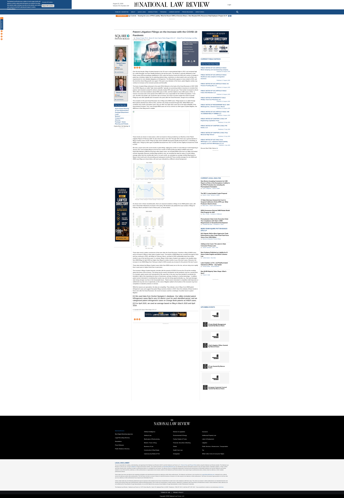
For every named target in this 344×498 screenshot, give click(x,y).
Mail (189, 61)
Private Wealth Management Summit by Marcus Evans (217, 325)
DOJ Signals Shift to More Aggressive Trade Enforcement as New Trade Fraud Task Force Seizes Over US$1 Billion (215, 235)
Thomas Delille (206, 266)
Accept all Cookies (47, 2)
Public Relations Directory (122, 448)
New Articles (1, 25)
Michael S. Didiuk (215, 195)
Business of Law (148, 446)
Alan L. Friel (215, 247)
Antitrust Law (147, 435)
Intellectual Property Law (209, 435)
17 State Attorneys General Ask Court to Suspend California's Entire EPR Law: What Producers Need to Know (214, 202)
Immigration (176, 453)
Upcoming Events (208, 307)
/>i (194, 61)
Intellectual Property (188, 49)
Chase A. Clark (206, 275)
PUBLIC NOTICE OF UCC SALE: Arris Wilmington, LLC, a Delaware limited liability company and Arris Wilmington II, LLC (214, 141)
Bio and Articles (119, 72)
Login (229, 4)
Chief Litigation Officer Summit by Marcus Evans (218, 346)
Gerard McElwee (215, 266)
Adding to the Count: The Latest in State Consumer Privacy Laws (213, 245)
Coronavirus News (187, 47)
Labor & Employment (208, 439)
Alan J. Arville (206, 214)
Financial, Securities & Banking (182, 442)
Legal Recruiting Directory (122, 437)
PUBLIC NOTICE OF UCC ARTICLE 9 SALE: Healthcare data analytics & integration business (214, 76)
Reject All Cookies (47, 5)
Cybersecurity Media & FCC (152, 453)
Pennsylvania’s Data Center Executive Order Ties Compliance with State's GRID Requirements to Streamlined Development (214, 220)
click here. (221, 487)
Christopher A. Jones (218, 224)
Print (186, 61)
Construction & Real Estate (151, 450)
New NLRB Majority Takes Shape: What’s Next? (213, 272)
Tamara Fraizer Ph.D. (121, 64)
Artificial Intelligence (149, 431)
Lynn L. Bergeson (207, 188)
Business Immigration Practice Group (212, 239)
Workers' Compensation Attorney (119, 118)
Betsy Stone (205, 205)
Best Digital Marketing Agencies (124, 434)
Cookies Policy (11, 9)
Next (231, 16)
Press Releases (119, 445)
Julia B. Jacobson (207, 247)
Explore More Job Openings (121, 126)
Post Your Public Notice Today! (210, 64)
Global (175, 446)
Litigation (204, 442)
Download (191, 61)
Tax (203, 450)
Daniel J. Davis (206, 195)
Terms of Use (184, 465)
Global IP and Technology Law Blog (187, 38)
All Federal (185, 54)
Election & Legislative (179, 431)
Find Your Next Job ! (120, 105)
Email (118, 67)
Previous (229, 16)
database (133, 466)
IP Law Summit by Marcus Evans (216, 367)
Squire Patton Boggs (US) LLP (166, 38)
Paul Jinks (213, 258)
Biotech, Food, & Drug (150, 442)
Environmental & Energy (180, 435)
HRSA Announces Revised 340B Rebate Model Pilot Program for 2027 (215, 211)
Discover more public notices (208, 148)
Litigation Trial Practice (188, 51)
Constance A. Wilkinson (216, 214)
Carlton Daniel (206, 258)
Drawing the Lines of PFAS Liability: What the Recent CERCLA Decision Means (153, 16)
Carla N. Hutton (216, 188)
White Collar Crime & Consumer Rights (213, 453)
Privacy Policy (193, 465)
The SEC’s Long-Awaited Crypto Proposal (214, 193)
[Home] (172, 4)
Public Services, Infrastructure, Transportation (215, 446)
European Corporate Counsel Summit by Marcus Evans (217, 388)
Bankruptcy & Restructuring (152, 439)
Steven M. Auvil (121, 92)
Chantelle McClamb (207, 224)
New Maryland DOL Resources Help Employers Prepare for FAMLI (200, 16)
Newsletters (152, 12)
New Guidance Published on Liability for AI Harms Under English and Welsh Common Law (214, 254)
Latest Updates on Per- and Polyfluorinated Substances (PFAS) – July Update (214, 263)
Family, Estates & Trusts (180, 439)
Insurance (205, 431)
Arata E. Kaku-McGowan (215, 205)
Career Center (174, 12)
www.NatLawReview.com (169, 466)
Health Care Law (178, 450)
